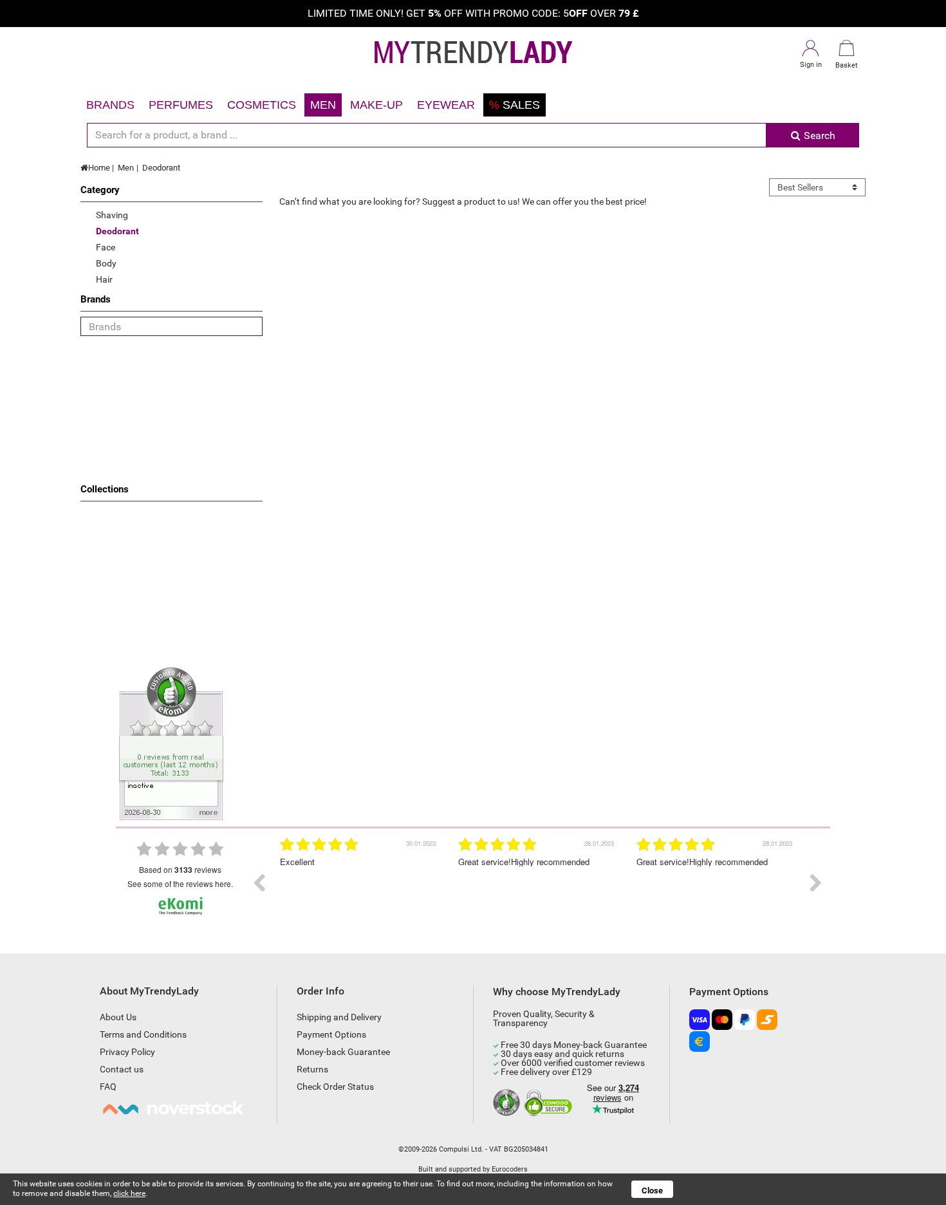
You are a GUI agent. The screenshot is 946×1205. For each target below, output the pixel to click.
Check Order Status (335, 1086)
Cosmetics (261, 104)
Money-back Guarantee (343, 1052)
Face (105, 247)
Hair (104, 279)
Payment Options (331, 1034)
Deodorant (161, 168)
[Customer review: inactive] (171, 743)
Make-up (376, 104)
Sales (514, 104)
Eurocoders (510, 1169)
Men (323, 104)
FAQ (108, 1086)
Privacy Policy (127, 1052)
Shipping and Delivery (339, 1017)
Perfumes (181, 104)
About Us (118, 1017)
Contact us (122, 1069)
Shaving (112, 215)
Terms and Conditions (143, 1034)
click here (129, 1193)
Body (106, 263)
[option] (359, 883)
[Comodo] (550, 1103)
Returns (312, 1069)
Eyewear (446, 104)
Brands (110, 104)
